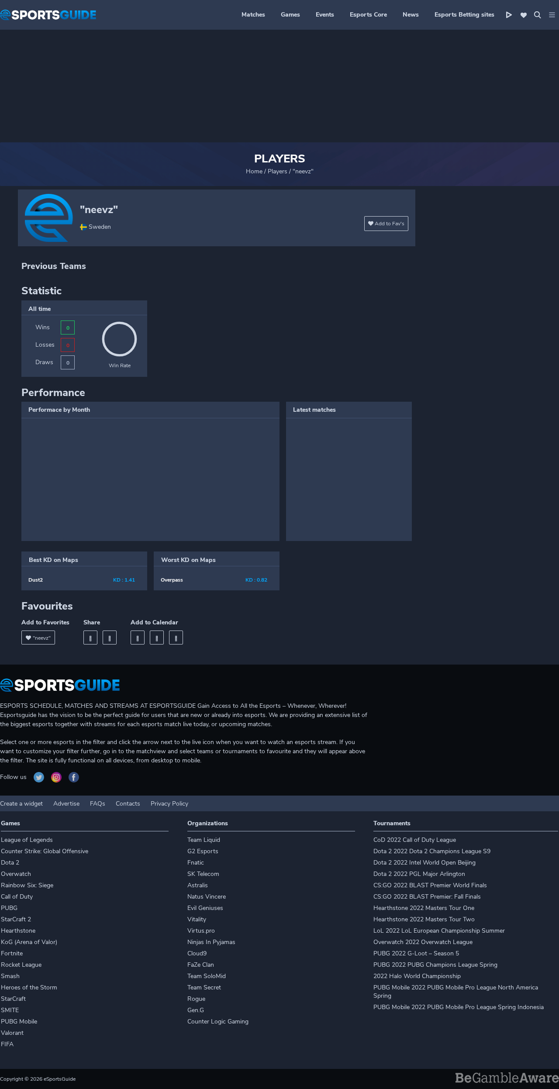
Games (290, 14)
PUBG (9, 908)
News (411, 14)
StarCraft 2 (16, 919)
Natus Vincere (206, 897)
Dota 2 (10, 862)
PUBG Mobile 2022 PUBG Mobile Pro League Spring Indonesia (458, 1007)
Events (325, 14)
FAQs (97, 804)
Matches (253, 14)
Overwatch (16, 874)
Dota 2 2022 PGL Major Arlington (419, 874)
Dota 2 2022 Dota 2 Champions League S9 (431, 851)
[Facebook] (90, 637)
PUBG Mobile (19, 1021)
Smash (10, 976)
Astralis (197, 885)
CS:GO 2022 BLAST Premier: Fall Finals (427, 897)
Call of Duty (17, 897)
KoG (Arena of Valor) (29, 942)
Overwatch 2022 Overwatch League (423, 942)
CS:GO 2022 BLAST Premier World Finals (430, 885)
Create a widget (21, 804)
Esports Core (368, 14)
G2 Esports (202, 851)
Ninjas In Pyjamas (211, 942)
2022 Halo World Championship (417, 976)
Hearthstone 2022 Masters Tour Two (424, 919)
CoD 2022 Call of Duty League (414, 840)
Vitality (196, 919)
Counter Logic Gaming (217, 1021)
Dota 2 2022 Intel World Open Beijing (424, 862)
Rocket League (21, 965)
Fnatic (195, 862)
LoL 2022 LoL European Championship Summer (439, 931)
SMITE (10, 1010)
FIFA (7, 1044)
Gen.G (195, 1010)
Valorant (12, 1033)
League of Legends (27, 840)
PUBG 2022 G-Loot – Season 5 (416, 953)
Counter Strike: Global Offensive (44, 851)
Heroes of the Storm (29, 987)
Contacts (128, 804)
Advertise (66, 804)
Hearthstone (18, 931)
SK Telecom (203, 874)
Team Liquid (203, 840)
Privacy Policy (169, 804)
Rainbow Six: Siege (27, 885)
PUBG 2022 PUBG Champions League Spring (435, 965)
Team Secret (204, 987)
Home (254, 171)
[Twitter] (110, 637)
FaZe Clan (200, 965)
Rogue (196, 999)
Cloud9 (197, 953)
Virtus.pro (201, 931)
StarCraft (13, 999)
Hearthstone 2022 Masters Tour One (423, 908)
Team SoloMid (206, 976)
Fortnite (12, 953)
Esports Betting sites (464, 14)
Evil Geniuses (205, 908)
